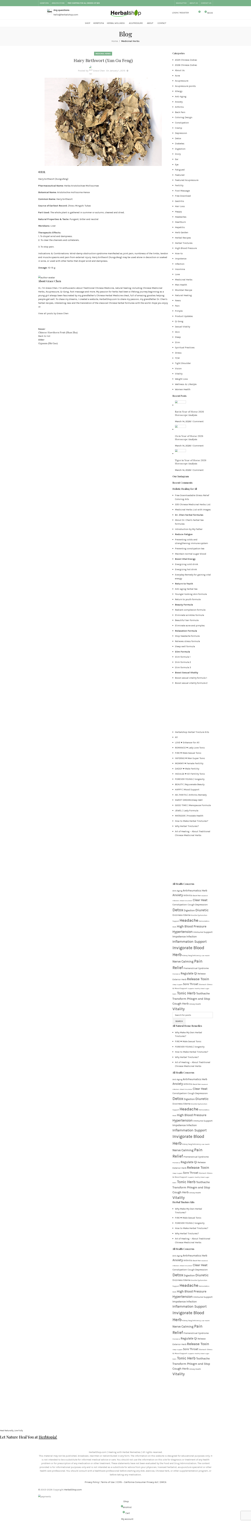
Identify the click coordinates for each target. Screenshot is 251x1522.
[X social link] (160, 3)
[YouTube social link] (167, 3)
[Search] (192, 13)
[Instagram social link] (164, 3)
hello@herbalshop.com (65, 14)
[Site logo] (125, 12)
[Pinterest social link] (171, 3)
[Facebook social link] (157, 3)
